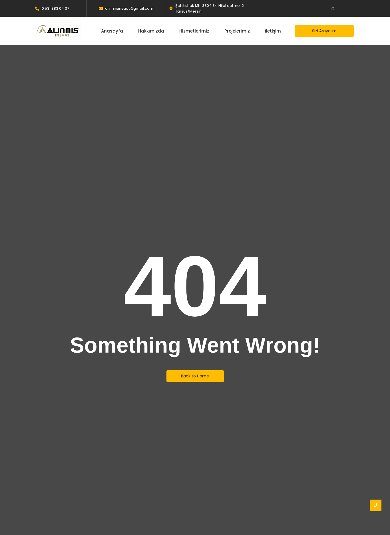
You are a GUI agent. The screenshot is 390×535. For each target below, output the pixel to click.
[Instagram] (332, 8)
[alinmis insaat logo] (58, 31)
